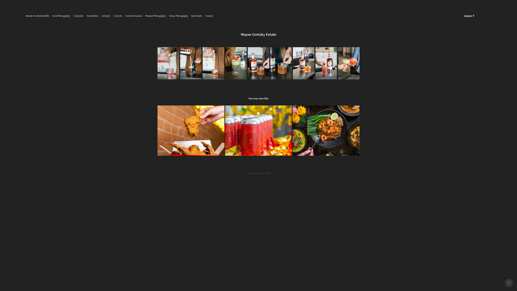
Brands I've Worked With (37, 15)
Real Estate (196, 15)
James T (469, 16)
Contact (209, 15)
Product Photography (155, 15)
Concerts (117, 15)
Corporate (78, 15)
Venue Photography (178, 15)
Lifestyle (106, 15)
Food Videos (93, 15)
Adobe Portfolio (264, 173)
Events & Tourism (133, 15)
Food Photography (61, 15)
